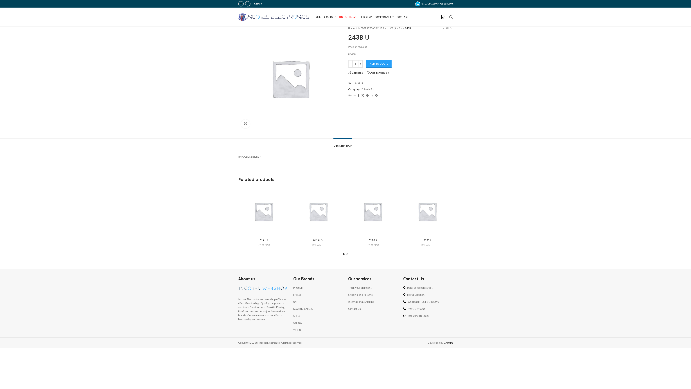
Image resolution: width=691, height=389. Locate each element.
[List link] (318, 288)
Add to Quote (379, 63)
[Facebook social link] (241, 3)
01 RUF (264, 240)
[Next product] (451, 28)
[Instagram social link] (247, 3)
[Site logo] (274, 16)
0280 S (373, 240)
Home (351, 28)
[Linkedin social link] (372, 95)
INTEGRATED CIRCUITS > (372, 28)
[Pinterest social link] (367, 95)
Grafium (448, 342)
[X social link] (362, 95)
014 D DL (318, 240)
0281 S (427, 240)
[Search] (451, 17)
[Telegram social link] (376, 95)
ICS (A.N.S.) (395, 28)
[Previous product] (444, 28)
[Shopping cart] (437, 17)
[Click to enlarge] (245, 123)
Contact (258, 3)
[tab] (342, 143)
